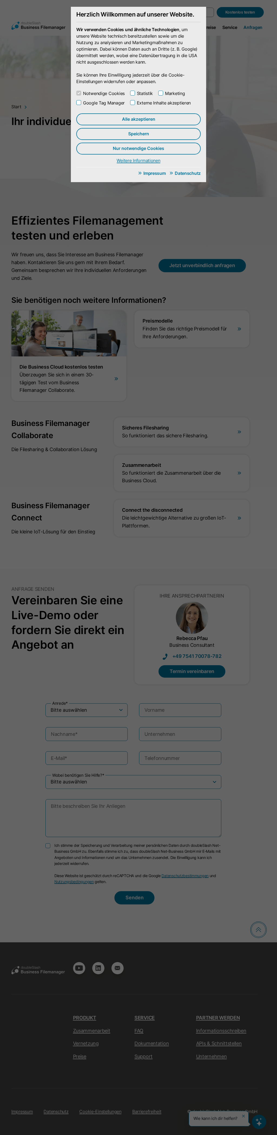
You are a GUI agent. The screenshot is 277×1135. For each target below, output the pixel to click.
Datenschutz (188, 173)
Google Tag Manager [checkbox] (104, 103)
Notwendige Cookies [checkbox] (104, 93)
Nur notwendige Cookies (138, 148)
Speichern (138, 133)
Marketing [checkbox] (175, 93)
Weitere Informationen (138, 160)
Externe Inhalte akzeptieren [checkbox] (164, 103)
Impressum (154, 173)
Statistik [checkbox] (145, 93)
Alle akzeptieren (138, 119)
